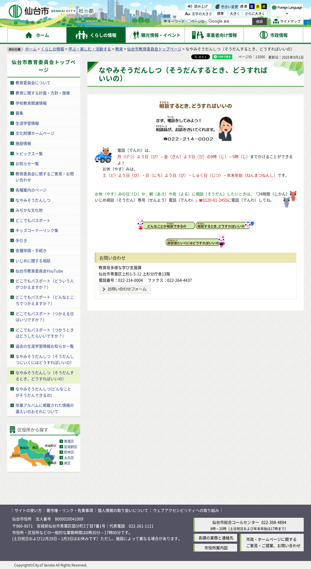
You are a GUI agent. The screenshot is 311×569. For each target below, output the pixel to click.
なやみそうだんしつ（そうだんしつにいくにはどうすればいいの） (45, 359)
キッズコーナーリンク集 (37, 230)
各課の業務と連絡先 (216, 538)
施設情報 (23, 143)
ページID (198, 21)
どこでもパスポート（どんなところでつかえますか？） (45, 300)
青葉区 (69, 441)
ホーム (31, 49)
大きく (235, 13)
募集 (19, 113)
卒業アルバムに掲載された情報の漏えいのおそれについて (45, 408)
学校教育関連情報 (31, 103)
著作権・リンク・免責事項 (69, 510)
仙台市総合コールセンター (235, 522)
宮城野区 (71, 446)
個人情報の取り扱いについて (123, 510)
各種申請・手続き (31, 250)
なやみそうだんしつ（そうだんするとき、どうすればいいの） (45, 376)
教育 (119, 49)
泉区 (67, 462)
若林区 (69, 452)
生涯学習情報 (27, 123)
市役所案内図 (216, 548)
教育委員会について (33, 82)
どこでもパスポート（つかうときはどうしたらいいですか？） (45, 333)
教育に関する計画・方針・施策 (43, 93)
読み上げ (201, 6)
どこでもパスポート (33, 220)
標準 (244, 6)
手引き (21, 240)
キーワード (176, 21)
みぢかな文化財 (29, 210)
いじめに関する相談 (33, 260)
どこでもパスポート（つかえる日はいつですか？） (45, 317)
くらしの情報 (52, 49)
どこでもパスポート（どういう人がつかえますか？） (45, 284)
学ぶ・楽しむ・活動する (89, 49)
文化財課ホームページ (35, 133)
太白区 (69, 457)
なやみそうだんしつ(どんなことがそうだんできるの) (43, 392)
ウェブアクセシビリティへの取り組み (186, 510)
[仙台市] (51, 11)
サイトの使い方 (28, 510)
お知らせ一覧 (27, 163)
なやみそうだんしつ (33, 200)
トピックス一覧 (29, 153)
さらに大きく (255, 13)
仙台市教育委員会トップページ (154, 49)
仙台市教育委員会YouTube (39, 271)
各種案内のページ (31, 190)
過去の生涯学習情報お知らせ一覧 (45, 346)
